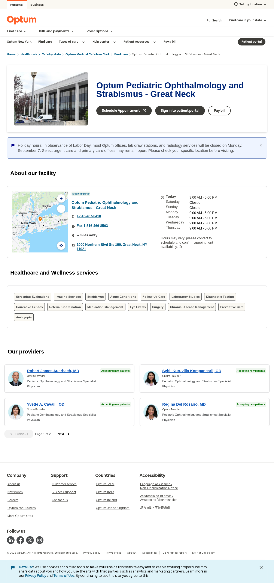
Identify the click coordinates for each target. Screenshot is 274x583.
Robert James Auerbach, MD (53, 371)
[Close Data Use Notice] (261, 567)
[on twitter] (30, 540)
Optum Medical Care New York (88, 54)
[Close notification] (261, 145)
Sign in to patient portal (180, 111)
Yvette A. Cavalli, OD (45, 404)
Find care (121, 54)
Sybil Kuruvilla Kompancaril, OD (191, 371)
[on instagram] (39, 540)
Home (11, 54)
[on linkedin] (11, 540)
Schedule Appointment (121, 111)
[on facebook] (20, 540)
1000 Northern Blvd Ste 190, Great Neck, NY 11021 (112, 247)
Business (37, 5)
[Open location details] (40, 219)
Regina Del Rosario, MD (184, 404)
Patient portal (251, 42)
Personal (17, 5)
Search (217, 20)
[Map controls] (61, 245)
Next (61, 434)
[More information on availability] (180, 247)
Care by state (51, 54)
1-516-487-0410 (89, 216)
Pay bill (219, 111)
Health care (29, 54)
